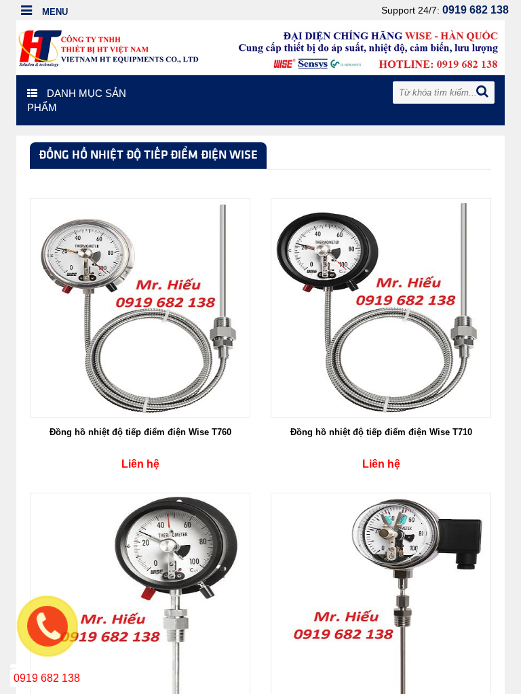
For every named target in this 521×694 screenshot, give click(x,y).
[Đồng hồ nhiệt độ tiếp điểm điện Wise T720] (140, 601)
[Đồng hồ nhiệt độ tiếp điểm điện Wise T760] (140, 307)
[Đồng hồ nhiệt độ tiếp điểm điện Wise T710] (380, 307)
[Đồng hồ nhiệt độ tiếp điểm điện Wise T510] (380, 601)
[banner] (260, 46)
